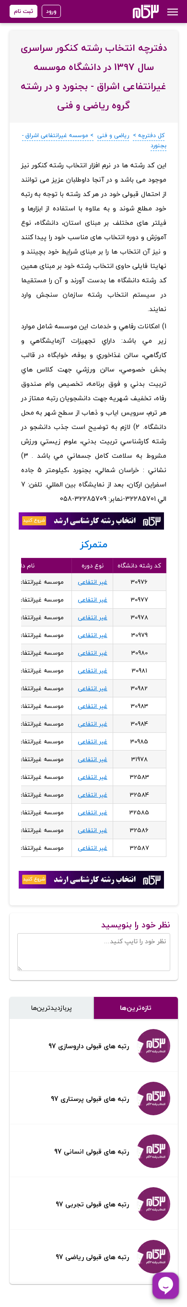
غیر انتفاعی (92, 582)
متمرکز (93, 544)
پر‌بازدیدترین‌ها (51, 1008)
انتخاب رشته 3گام (133, 11)
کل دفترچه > (148, 135)
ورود (51, 11)
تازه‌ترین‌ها (136, 1008)
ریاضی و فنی (113, 135)
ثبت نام (23, 11)
